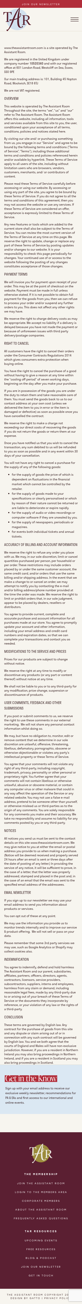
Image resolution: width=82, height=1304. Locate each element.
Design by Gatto (25, 1298)
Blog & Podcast (41, 1257)
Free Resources (41, 1249)
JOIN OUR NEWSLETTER (41, 4)
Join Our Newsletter (41, 1266)
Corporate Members (41, 1200)
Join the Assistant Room (41, 1183)
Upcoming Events (41, 1240)
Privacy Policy (58, 1298)
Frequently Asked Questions (41, 1218)
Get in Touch (41, 1275)
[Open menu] (75, 19)
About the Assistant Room (41, 1209)
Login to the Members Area (41, 1192)
